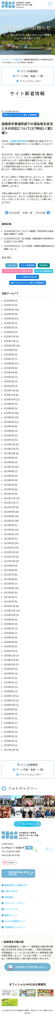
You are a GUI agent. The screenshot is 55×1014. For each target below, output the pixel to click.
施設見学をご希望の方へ (16, 885)
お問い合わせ (11, 891)
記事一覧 (27, 212)
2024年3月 (9, 430)
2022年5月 (9, 529)
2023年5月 (9, 475)
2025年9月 (9, 349)
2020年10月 (9, 614)
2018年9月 (9, 709)
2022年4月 (9, 534)
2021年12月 (9, 552)
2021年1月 (9, 601)
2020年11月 (9, 610)
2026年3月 (9, 323)
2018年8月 (9, 713)
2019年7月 (9, 677)
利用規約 (9, 897)
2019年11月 (9, 659)
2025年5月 (9, 367)
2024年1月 (9, 439)
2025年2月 (9, 381)
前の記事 (14, 212)
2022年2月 (9, 543)
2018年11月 (9, 700)
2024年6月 (9, 417)
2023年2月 (9, 489)
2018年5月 (9, 727)
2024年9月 (9, 403)
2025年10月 (9, 345)
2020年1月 (9, 650)
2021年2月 (9, 597)
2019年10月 (9, 664)
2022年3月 (9, 538)
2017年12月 (9, 749)
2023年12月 (9, 444)
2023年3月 (9, 484)
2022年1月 (9, 547)
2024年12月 (9, 390)
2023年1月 (9, 493)
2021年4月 (9, 588)
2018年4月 (9, 731)
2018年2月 (9, 740)
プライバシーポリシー (15, 903)
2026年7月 (9, 304)
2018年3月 (9, 736)
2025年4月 (9, 372)
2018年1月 (9, 745)
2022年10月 (9, 507)
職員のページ (11, 915)
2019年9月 (9, 668)
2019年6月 (9, 682)
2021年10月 (9, 561)
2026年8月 (9, 300)
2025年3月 (9, 376)
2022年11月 (9, 502)
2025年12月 (9, 336)
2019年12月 (9, 655)
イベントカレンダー (31, 81)
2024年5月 (9, 421)
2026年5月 (9, 313)
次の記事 (40, 212)
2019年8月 (9, 673)
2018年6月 (9, 722)
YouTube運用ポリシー (15, 921)
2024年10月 (9, 399)
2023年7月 (9, 466)
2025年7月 (9, 358)
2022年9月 (9, 511)
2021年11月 (9, 556)
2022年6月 (9, 525)
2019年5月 (9, 686)
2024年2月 (9, 435)
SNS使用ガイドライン (15, 927)
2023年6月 (9, 471)
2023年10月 (9, 453)
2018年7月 (9, 718)
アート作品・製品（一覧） (30, 76)
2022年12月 (9, 498)
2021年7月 (9, 574)
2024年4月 (9, 426)
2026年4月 (9, 318)
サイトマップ (11, 909)
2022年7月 (9, 520)
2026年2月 (9, 327)
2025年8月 (9, 354)
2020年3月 (9, 646)
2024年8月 (9, 408)
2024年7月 (9, 412)
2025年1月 (9, 385)
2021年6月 (9, 579)
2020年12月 (9, 605)
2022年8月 (9, 516)
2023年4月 (9, 480)
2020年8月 (9, 623)
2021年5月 (9, 583)
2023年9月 (9, 457)
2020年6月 (9, 633)
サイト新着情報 (29, 71)
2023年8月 (9, 462)
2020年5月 (9, 637)
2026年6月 (9, 309)
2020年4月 (9, 641)
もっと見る (27, 823)
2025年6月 (9, 363)
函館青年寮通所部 (19, 141)
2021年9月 (9, 565)
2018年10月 (9, 704)
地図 (29, 847)
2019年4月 (9, 691)
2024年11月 (9, 394)
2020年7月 (9, 628)
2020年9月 (9, 619)
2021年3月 (9, 592)
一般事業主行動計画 (29, 967)
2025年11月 (9, 340)
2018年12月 (9, 695)
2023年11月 (9, 448)
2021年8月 (9, 570)
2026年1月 (9, 331)
